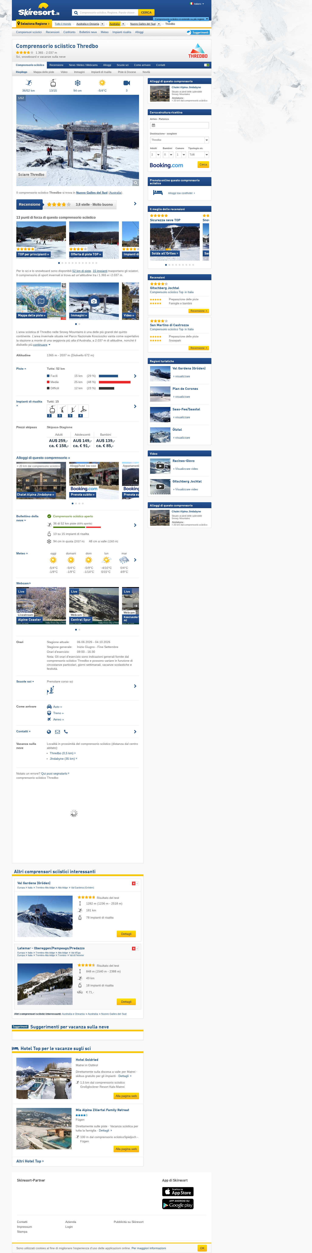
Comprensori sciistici (29, 32)
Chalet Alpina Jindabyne (186, 87)
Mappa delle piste (44, 72)
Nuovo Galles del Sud (113, 1013)
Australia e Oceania (73, 1013)
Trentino (62, 955)
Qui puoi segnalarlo (54, 773)
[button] (166, 165)
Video (64, 72)
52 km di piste (81, 271)
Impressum (24, 1226)
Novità (146, 72)
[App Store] (178, 1196)
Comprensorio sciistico (30, 65)
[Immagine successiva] (206, 241)
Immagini (79, 72)
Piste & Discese (127, 72)
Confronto (69, 32)
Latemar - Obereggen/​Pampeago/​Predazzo (51, 948)
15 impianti (100, 271)
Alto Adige (63, 887)
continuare (40, 344)
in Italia (189, 292)
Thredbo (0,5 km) (61, 753)
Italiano (197, 4)
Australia (115, 192)
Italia (30, 887)
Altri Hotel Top (28, 1161)
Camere (180, 148)
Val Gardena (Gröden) (33, 883)
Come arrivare (142, 65)
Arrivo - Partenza (159, 119)
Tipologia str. (195, 148)
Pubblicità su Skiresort (128, 1222)
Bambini (167, 148)
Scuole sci (123, 65)
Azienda (70, 1222)
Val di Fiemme (77, 955)
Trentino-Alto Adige (45, 887)
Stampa (22, 1231)
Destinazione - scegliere (163, 133)
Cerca (203, 164)
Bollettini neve (88, 32)
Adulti (153, 148)
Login (69, 1226)
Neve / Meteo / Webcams (83, 65)
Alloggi (139, 32)
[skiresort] (40, 10)
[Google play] (178, 1208)
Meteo (104, 32)
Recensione (56, 65)
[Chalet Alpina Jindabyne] (160, 94)
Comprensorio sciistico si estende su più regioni (179, 19)
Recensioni (52, 32)
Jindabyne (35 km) (62, 758)
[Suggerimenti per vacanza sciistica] (197, 32)
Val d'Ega (75, 952)
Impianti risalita (121, 32)
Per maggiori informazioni (149, 1248)
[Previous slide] (19, 240)
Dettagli (126, 934)
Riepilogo (21, 72)
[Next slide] (136, 240)
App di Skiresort (174, 1180)
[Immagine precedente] (153, 241)
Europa (21, 887)
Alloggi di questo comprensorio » (43, 458)
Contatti (160, 65)
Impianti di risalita (101, 72)
